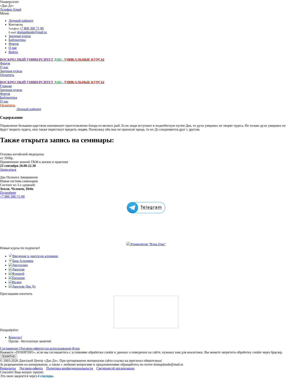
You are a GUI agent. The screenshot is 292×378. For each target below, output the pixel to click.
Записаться (8, 169)
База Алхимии (22, 261)
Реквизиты (8, 368)
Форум (14, 44)
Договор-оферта (31, 368)
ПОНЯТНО (8, 356)
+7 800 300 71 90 (31, 28)
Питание (18, 278)
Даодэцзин (20, 265)
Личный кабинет (21, 20)
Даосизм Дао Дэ (23, 286)
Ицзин (17, 282)
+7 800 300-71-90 (12, 196)
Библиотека (17, 40)
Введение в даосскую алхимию (35, 256)
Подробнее (8, 192)
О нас (13, 48)
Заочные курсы (20, 36)
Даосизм (18, 269)
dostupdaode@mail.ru (32, 32)
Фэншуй (18, 273)
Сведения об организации (115, 368)
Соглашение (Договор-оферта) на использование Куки (40, 348)
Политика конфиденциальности (69, 368)
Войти (13, 52)
